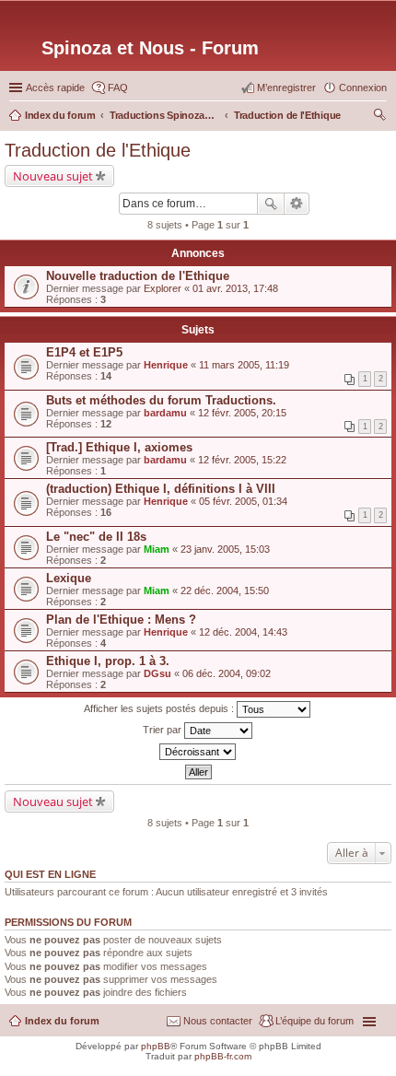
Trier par (163, 729)
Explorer (162, 288)
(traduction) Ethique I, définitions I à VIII (160, 489)
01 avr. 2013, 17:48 (235, 288)
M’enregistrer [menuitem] (286, 87)
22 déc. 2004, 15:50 (225, 590)
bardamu (165, 412)
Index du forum (62, 1020)
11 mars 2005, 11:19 (244, 364)
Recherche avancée (297, 204)
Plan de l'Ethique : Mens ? (121, 619)
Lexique (68, 578)
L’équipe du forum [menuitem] (314, 1020)
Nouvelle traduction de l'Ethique (137, 276)
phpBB (155, 1046)
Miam (156, 549)
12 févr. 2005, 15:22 (242, 459)
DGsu (157, 673)
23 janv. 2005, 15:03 (225, 549)
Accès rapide (55, 87)
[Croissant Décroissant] (198, 751)
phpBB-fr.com (222, 1056)
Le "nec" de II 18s (96, 537)
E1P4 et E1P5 (84, 352)
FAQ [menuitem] (118, 87)
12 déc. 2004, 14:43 (243, 631)
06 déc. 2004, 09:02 (226, 673)
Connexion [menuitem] (363, 87)
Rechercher (271, 204)
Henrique (166, 364)
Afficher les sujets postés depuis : (160, 708)
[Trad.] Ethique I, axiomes (119, 447)
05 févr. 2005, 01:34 (243, 501)
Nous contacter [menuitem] (217, 1020)
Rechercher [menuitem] (379, 117)
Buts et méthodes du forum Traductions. (161, 400)
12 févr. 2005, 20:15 (242, 412)
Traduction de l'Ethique (98, 150)
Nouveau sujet (53, 176)
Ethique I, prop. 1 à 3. (107, 661)
